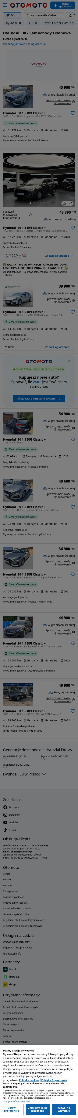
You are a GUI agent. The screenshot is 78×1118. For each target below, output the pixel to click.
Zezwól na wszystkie (64, 1109)
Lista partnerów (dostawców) (16, 1101)
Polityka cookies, (29, 1080)
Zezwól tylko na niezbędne (38, 1109)
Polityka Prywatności (54, 1080)
